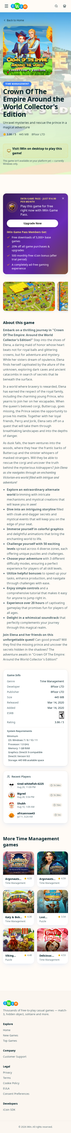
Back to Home (15, 20)
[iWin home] (19, 6)
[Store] (64, 6)
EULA (6, 1088)
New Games (10, 1035)
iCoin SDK (9, 1109)
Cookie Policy (11, 1083)
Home (6, 1030)
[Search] (56, 6)
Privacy (7, 1072)
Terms (7, 1078)
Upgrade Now (32, 223)
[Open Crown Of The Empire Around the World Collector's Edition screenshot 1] (29, 296)
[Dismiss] (63, 198)
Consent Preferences (16, 1093)
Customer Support (14, 1056)
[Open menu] (6, 6)
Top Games (10, 1040)
